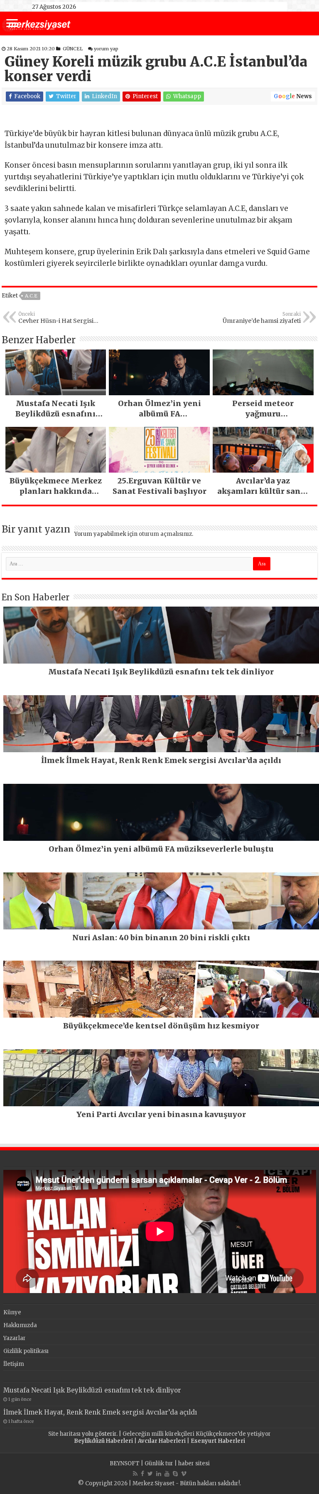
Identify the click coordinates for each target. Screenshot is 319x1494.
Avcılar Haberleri (162, 1440)
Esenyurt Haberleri (218, 1440)
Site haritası (64, 1433)
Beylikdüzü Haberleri (103, 1440)
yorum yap (106, 49)
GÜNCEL (73, 49)
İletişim (13, 1364)
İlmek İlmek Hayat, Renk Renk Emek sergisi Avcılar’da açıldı (100, 1412)
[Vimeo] (183, 1474)
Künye (12, 1312)
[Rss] (135, 1474)
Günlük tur (159, 1463)
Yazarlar (14, 1338)
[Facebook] (142, 1474)
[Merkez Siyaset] (36, 24)
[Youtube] (167, 1474)
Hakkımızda (20, 1325)
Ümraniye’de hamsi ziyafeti (262, 318)
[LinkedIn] (158, 1474)
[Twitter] (150, 1474)
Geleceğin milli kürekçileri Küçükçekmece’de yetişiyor (197, 1433)
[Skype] (175, 1474)
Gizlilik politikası (26, 1351)
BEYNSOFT (125, 1463)
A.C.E (31, 296)
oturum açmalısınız (165, 534)
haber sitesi (194, 1463)
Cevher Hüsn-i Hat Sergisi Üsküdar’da (55, 318)
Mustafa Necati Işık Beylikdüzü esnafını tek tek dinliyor (92, 1390)
